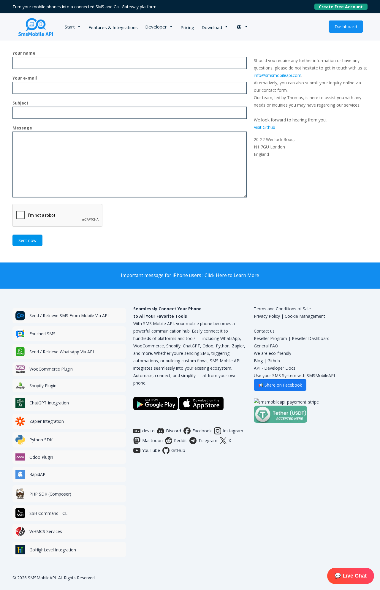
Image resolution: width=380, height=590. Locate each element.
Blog (258, 360)
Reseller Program (270, 338)
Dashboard (346, 26)
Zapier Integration (46, 421)
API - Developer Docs (274, 368)
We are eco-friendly (272, 353)
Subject (20, 103)
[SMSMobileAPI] (35, 26)
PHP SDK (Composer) (50, 494)
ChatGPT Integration (49, 403)
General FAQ (266, 346)
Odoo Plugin (41, 457)
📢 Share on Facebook (280, 385)
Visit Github (264, 127)
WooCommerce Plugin (51, 369)
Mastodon (152, 440)
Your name (23, 53)
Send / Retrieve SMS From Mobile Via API (69, 315)
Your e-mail (24, 78)
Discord (173, 431)
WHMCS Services (45, 531)
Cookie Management (305, 316)
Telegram (207, 440)
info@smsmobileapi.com (277, 75)
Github (273, 360)
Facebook (202, 431)
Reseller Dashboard (311, 338)
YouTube (151, 450)
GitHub (178, 450)
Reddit (180, 440)
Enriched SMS (42, 333)
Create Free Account (343, 7)
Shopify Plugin (42, 385)
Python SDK (41, 439)
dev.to (148, 431)
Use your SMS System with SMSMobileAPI (294, 375)
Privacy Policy (267, 316)
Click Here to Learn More (232, 275)
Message (22, 128)
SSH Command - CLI (49, 513)
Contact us (264, 331)
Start (70, 27)
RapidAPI (38, 474)
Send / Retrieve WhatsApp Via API (61, 352)
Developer (156, 27)
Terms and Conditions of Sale (282, 308)
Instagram (233, 431)
